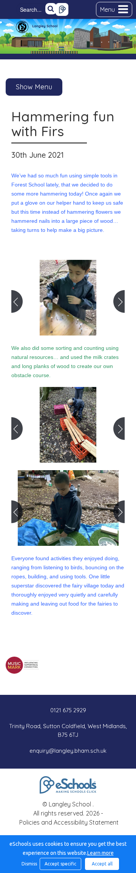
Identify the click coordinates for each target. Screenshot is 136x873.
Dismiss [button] (29, 863)
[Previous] (17, 301)
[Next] (119, 301)
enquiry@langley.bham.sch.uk (68, 750)
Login (62, 9)
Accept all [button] (102, 863)
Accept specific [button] (60, 863)
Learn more (100, 853)
